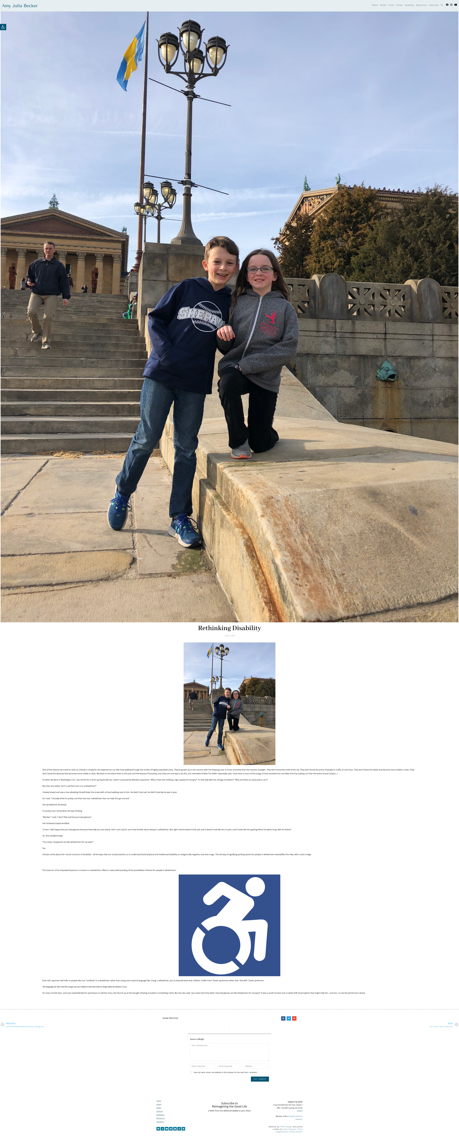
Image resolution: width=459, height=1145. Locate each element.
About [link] (158, 1104)
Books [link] (158, 1108)
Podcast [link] (159, 1111)
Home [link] (158, 1101)
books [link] (299, 1111)
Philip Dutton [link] (296, 1132)
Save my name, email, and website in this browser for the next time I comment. (225, 1072)
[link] (3, 27)
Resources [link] (160, 1118)
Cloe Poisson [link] (289, 1129)
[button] (283, 1018)
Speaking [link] (160, 1121)
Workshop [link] (160, 1115)
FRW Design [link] (286, 1127)
